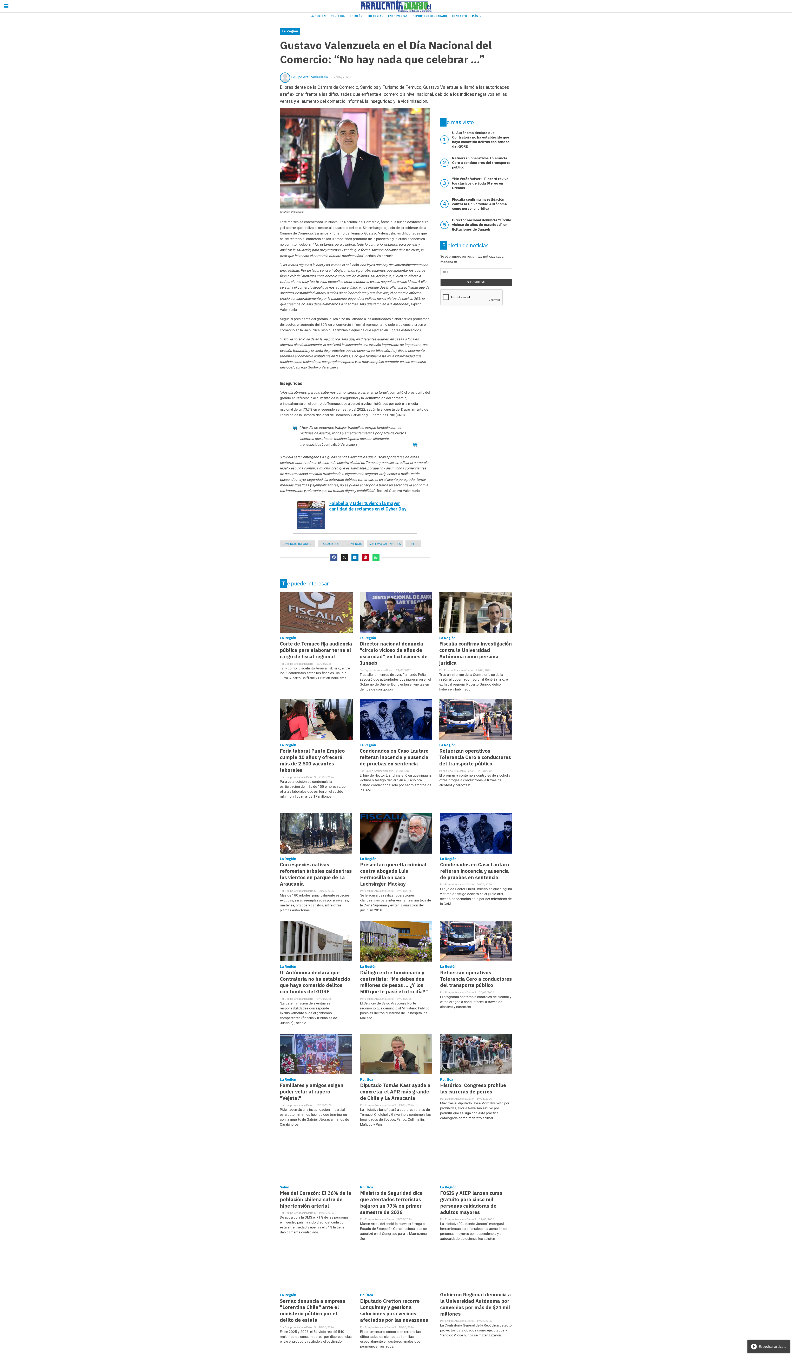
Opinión (356, 16)
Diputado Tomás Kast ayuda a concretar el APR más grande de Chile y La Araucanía (395, 1091)
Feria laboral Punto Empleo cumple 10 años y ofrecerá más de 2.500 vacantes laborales (312, 760)
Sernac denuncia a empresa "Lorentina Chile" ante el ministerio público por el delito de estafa (312, 1310)
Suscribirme (476, 282)
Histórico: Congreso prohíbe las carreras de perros (473, 1088)
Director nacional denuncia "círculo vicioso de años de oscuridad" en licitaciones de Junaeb (394, 653)
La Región (318, 16)
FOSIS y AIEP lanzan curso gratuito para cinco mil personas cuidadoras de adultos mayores (471, 1202)
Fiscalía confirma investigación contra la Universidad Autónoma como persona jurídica (475, 653)
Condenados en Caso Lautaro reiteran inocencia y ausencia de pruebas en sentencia (394, 757)
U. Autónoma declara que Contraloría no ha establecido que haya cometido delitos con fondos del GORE (315, 982)
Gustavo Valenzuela (385, 544)
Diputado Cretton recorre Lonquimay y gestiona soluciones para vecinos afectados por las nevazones (394, 1310)
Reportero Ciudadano (430, 16)
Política (338, 16)
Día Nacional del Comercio (340, 544)
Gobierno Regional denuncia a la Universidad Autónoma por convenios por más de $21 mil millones (475, 1304)
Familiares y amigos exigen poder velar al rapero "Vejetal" (311, 1091)
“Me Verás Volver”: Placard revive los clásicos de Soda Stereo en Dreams (480, 183)
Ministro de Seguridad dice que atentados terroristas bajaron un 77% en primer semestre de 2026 (391, 1202)
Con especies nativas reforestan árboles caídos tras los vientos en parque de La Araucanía (316, 874)
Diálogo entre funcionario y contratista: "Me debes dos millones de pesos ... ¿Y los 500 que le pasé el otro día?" (394, 982)
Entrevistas (398, 16)
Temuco (413, 544)
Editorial (375, 16)
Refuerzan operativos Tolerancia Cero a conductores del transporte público (475, 757)
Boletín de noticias (465, 245)
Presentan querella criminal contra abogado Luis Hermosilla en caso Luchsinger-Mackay (393, 874)
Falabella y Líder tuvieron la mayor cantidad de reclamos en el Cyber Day (367, 506)
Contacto (459, 16)
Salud (284, 1187)
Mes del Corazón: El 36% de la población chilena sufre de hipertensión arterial (315, 1199)
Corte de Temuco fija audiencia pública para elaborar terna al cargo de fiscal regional (316, 650)
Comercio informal (297, 544)
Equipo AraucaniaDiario (309, 77)
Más (475, 16)
